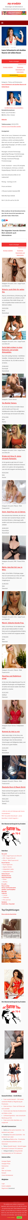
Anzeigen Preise (6, 1163)
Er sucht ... (4, 884)
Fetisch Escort (6, 874)
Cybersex (4, 893)
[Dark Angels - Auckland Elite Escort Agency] (14, 1044)
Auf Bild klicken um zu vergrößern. (14, 108)
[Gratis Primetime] (14, 76)
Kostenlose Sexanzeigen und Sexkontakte (20, 69)
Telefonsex (6, 897)
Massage (4, 891)
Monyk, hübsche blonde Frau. (13, 623)
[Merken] (7, 220)
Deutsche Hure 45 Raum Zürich (14, 787)
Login (3, 1183)
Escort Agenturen (7, 864)
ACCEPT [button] (19, 1217)
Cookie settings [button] (11, 1217)
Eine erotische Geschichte (9, 914)
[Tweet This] (2, 220)
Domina (5, 881)
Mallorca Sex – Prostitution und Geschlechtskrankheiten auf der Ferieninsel (13, 1141)
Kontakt (4, 1173)
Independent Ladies (8, 869)
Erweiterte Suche (22, 64)
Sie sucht (4, 854)
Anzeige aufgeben (8, 67)
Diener (5, 879)
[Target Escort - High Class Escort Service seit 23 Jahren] (11, 962)
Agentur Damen (7, 867)
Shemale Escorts (6, 875)
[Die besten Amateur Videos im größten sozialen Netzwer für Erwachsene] (14, 14)
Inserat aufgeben (6, 1186)
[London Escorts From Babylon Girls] (14, 984)
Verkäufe (4, 902)
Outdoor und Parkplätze (8, 889)
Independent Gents (8, 871)
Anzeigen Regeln (6, 1161)
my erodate (14, 3)
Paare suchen (5, 886)
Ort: (3, 115)
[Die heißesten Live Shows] (14, 226)
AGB (3, 1168)
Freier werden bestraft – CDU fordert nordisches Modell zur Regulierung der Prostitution (13, 1102)
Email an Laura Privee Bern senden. (11, 126)
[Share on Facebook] (4, 220)
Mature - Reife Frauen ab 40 (10, 860)
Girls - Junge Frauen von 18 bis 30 (12, 856)
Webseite (4, 119)
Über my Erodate (6, 1170)
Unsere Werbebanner (7, 1175)
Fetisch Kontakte (6, 877)
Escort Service (6, 862)
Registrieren (5, 1188)
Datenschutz (5, 1166)
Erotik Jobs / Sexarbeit (8, 904)
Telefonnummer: (6, 124)
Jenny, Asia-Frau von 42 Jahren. (14, 512)
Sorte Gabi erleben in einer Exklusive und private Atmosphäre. (12, 349)
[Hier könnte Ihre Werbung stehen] (11, 1023)
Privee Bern (13, 47)
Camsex (5, 895)
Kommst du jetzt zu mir (11, 731)
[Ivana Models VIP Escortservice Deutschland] (11, 938)
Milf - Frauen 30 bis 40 (9, 858)
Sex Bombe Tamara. (9, 403)
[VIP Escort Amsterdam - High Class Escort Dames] (14, 1078)
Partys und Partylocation (9, 887)
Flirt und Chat (7, 900)
